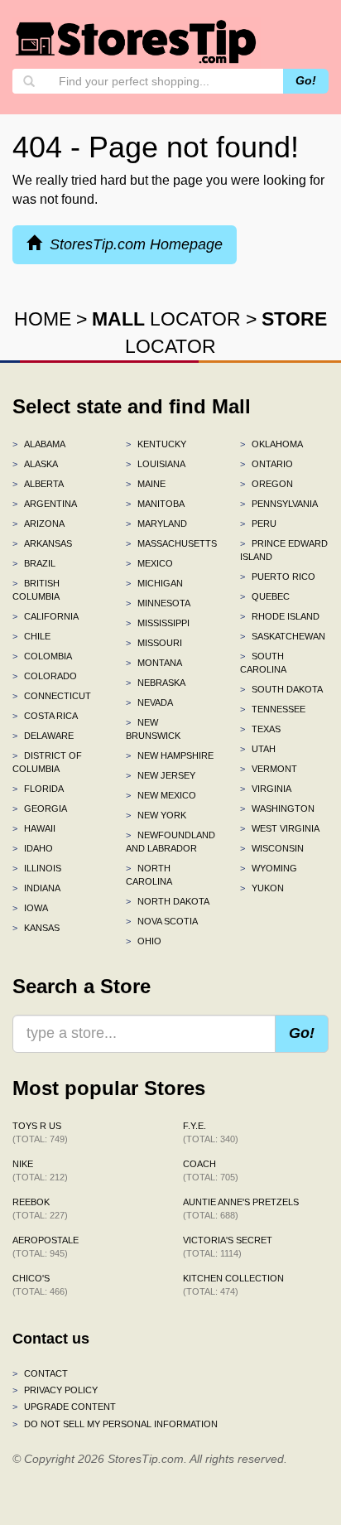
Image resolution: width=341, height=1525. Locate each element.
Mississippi (158, 623)
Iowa (30, 908)
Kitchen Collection (233, 1284)
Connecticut (51, 696)
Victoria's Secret (227, 1246)
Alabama (38, 444)
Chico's (40, 1284)
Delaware (43, 736)
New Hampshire (170, 755)
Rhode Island (279, 616)
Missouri (154, 643)
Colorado (44, 676)
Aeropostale (45, 1246)
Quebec (265, 596)
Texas (260, 729)
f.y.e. (210, 1132)
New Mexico (161, 795)
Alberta (38, 484)
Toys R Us (40, 1132)
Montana (154, 663)
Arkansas (42, 543)
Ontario (266, 464)
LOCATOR (166, 319)
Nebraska (155, 683)
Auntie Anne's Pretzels (241, 1208)
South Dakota (281, 689)
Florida (38, 789)
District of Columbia (47, 762)
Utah (258, 749)
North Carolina (149, 874)
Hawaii (33, 828)
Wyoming (268, 868)
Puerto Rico (277, 577)
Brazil (33, 563)
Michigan (154, 583)
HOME (42, 319)
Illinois (36, 868)
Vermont (268, 769)
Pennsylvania (279, 504)
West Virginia (279, 828)
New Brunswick (153, 729)
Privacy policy (55, 1390)
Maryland (156, 523)
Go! (305, 80)
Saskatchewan (282, 636)
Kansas (36, 928)
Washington (277, 808)
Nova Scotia (162, 921)
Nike (40, 1170)
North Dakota (167, 901)
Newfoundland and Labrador (170, 841)
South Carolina (263, 662)
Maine (146, 484)
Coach (210, 1170)
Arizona (38, 523)
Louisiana (155, 464)
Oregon (266, 484)
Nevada (149, 702)
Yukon (262, 888)
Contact (40, 1373)
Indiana (36, 888)
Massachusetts (170, 543)
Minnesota (158, 603)
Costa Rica (45, 716)
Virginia (265, 789)
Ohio (143, 941)
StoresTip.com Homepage (132, 244)
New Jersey (160, 775)
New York (156, 815)
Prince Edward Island (284, 550)
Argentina (44, 504)
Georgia (39, 808)
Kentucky (156, 444)
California (45, 616)
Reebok (40, 1208)
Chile (31, 636)
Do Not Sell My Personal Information (115, 1424)
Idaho (32, 848)
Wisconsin (272, 848)
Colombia (42, 656)
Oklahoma (271, 444)
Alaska (35, 464)
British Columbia (36, 589)
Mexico (149, 563)
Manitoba (155, 504)
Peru (258, 523)
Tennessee (272, 709)
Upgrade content (64, 1407)
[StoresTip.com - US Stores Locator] (136, 41)
